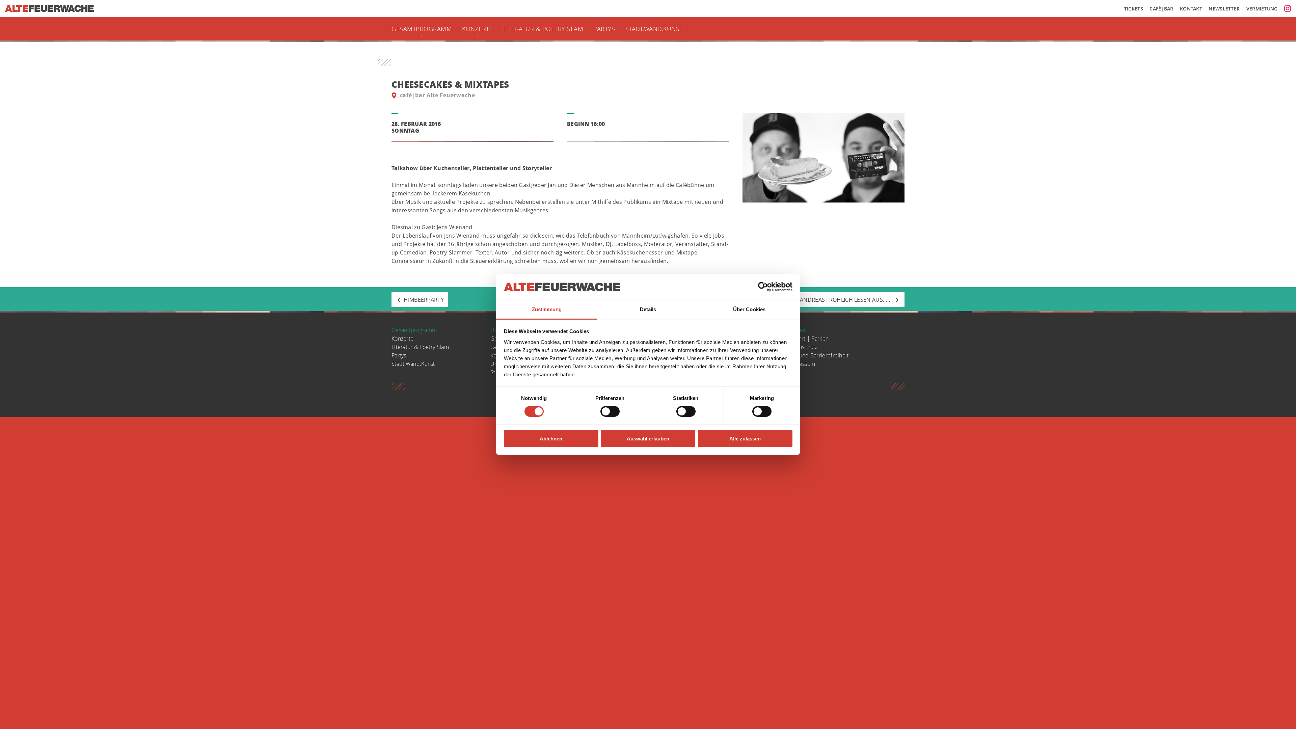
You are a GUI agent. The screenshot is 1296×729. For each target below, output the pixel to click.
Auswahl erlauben (648, 438)
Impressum (801, 364)
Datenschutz (802, 347)
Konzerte (477, 29)
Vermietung (1262, 8)
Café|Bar (1161, 8)
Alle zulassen (745, 438)
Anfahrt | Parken (808, 338)
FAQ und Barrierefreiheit (817, 355)
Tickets (1133, 8)
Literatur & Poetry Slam (543, 29)
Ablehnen (551, 438)
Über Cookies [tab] (749, 309)
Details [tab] (648, 309)
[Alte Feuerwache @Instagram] (1287, 8)
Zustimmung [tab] (547, 309)
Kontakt (1191, 8)
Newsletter (1224, 8)
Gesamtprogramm (422, 29)
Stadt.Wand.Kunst (654, 29)
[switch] (610, 411)
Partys (604, 29)
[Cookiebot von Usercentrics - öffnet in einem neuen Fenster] (762, 287)
